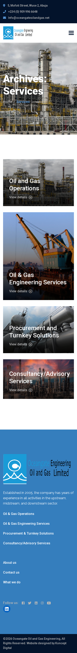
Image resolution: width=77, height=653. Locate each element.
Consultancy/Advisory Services (26, 543)
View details (18, 197)
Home (7, 102)
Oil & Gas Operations (18, 514)
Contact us (11, 572)
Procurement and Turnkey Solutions (34, 331)
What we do (12, 582)
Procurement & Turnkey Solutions (28, 533)
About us (9, 563)
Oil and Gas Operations (24, 184)
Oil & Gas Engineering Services (38, 278)
